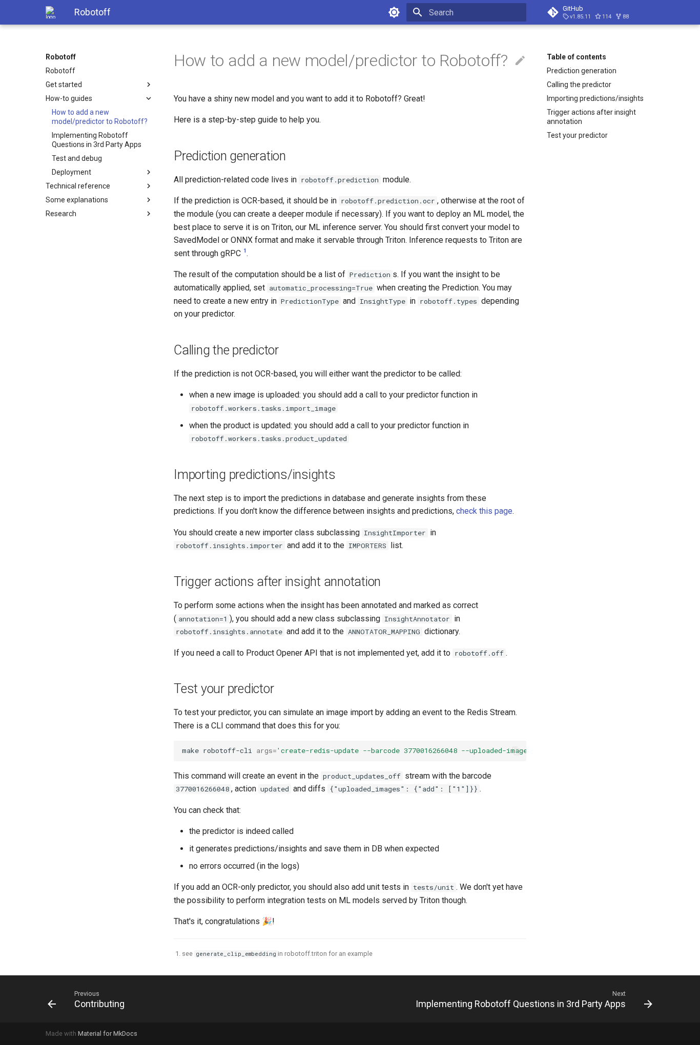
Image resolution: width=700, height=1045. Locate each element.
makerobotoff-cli (354, 750)
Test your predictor (577, 135)
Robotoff (61, 57)
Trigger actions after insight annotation (591, 117)
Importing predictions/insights (595, 98)
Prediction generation (581, 71)
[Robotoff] (52, 12)
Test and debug (77, 158)
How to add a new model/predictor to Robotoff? (100, 117)
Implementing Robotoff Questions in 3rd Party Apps (96, 140)
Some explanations (77, 200)
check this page (484, 511)
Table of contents (576, 57)
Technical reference (78, 186)
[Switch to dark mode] (394, 12)
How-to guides (69, 98)
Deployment (71, 172)
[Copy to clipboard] (516, 751)
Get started (64, 84)
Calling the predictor (579, 84)
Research (61, 214)
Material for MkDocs (107, 1033)
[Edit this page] (520, 61)
